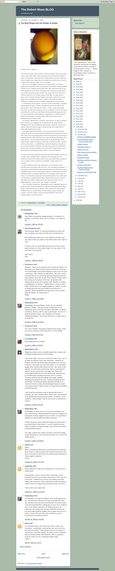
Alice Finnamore (30, 228)
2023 (78, 89)
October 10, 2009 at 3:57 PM (34, 462)
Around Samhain (82, 144)
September (81, 175)
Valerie (27, 445)
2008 (78, 200)
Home (43, 554)
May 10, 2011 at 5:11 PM (33, 543)
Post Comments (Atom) (34, 563)
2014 (78, 113)
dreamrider (28, 466)
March (80, 191)
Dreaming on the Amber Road (86, 172)
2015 (78, 111)
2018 (78, 103)
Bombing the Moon (83, 157)
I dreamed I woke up (83, 147)
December (81, 129)
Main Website (79, 23)
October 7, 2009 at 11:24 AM (34, 299)
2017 (78, 105)
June (79, 183)
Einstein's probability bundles (86, 137)
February (81, 194)
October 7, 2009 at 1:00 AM (34, 224)
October (80, 134)
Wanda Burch (29, 349)
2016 (78, 108)
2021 (78, 95)
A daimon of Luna (82, 149)
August (80, 178)
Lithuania (64, 205)
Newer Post (21, 554)
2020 (78, 97)
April (79, 189)
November (81, 132)
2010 (78, 124)
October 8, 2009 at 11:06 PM (34, 441)
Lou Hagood (29, 339)
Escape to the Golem (84, 165)
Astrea (27, 523)
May (79, 186)
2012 (78, 119)
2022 (78, 92)
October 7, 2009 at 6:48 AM (34, 260)
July (79, 181)
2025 (78, 84)
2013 (78, 116)
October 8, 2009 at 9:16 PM (34, 405)
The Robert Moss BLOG (37, 9)
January (80, 197)
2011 (78, 121)
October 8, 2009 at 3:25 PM (34, 345)
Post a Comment (25, 546)
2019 (78, 100)
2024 (78, 87)
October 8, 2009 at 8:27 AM (34, 335)
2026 (78, 81)
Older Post (65, 554)
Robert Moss (29, 302)
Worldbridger (29, 213)
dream (58, 205)
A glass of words (82, 155)
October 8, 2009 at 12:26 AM (34, 322)
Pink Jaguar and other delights (87, 152)
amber (53, 205)
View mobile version (43, 557)
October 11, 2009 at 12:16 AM (34, 492)
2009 (78, 127)
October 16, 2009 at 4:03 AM (34, 519)
